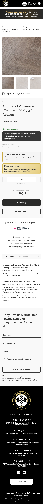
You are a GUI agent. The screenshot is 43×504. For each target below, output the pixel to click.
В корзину (21, 203)
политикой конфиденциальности (16, 380)
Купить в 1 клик (21, 211)
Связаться (21, 481)
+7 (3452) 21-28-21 (21, 431)
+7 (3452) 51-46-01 (22, 439)
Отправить (18, 369)
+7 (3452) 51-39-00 (13, 14)
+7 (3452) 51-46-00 (21, 450)
